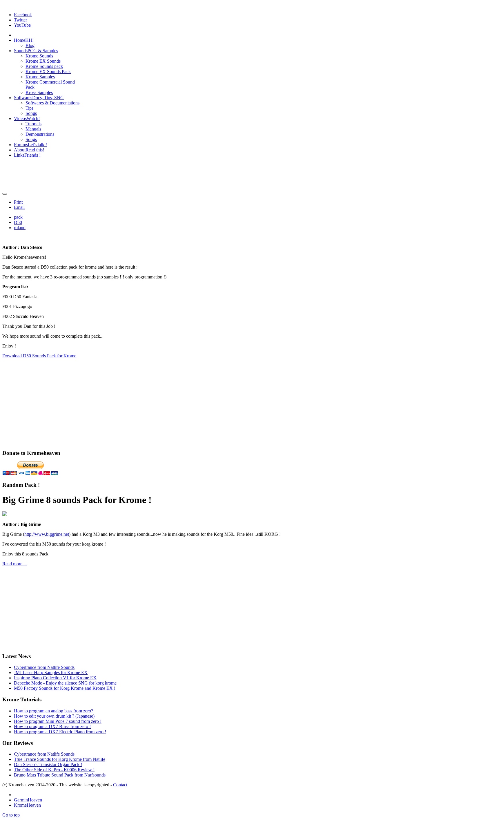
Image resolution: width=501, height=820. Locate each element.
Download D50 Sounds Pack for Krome (39, 355)
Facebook (23, 14)
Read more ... (14, 563)
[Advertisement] (250, 175)
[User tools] (4, 194)
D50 (18, 222)
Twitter (20, 19)
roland (20, 227)
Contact (120, 784)
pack (18, 217)
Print (18, 202)
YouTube (22, 25)
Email (19, 207)
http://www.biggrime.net (46, 534)
